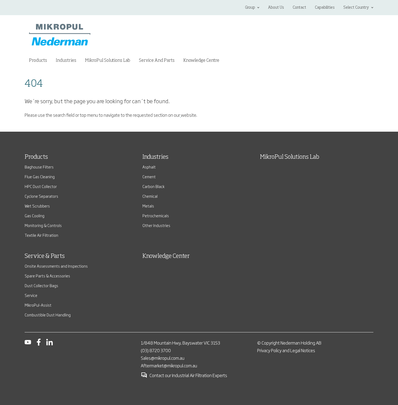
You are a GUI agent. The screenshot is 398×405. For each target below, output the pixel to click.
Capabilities (325, 7)
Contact (299, 7)
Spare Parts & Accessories (47, 275)
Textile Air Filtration (41, 235)
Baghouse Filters (39, 167)
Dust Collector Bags (41, 285)
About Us (276, 7)
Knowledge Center (166, 256)
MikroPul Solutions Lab (107, 61)
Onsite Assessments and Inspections (56, 266)
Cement (149, 176)
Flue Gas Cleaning (40, 176)
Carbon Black (153, 186)
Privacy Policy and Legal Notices (286, 350)
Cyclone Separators (41, 196)
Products (36, 157)
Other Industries (156, 225)
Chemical (150, 196)
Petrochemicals (155, 215)
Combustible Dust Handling (48, 314)
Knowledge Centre (201, 61)
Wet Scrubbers (37, 206)
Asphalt (149, 167)
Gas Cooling (34, 215)
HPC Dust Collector (41, 186)
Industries (155, 157)
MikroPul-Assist (38, 305)
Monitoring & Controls (43, 225)
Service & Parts (45, 256)
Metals (148, 206)
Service (31, 295)
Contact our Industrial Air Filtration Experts (188, 375)
